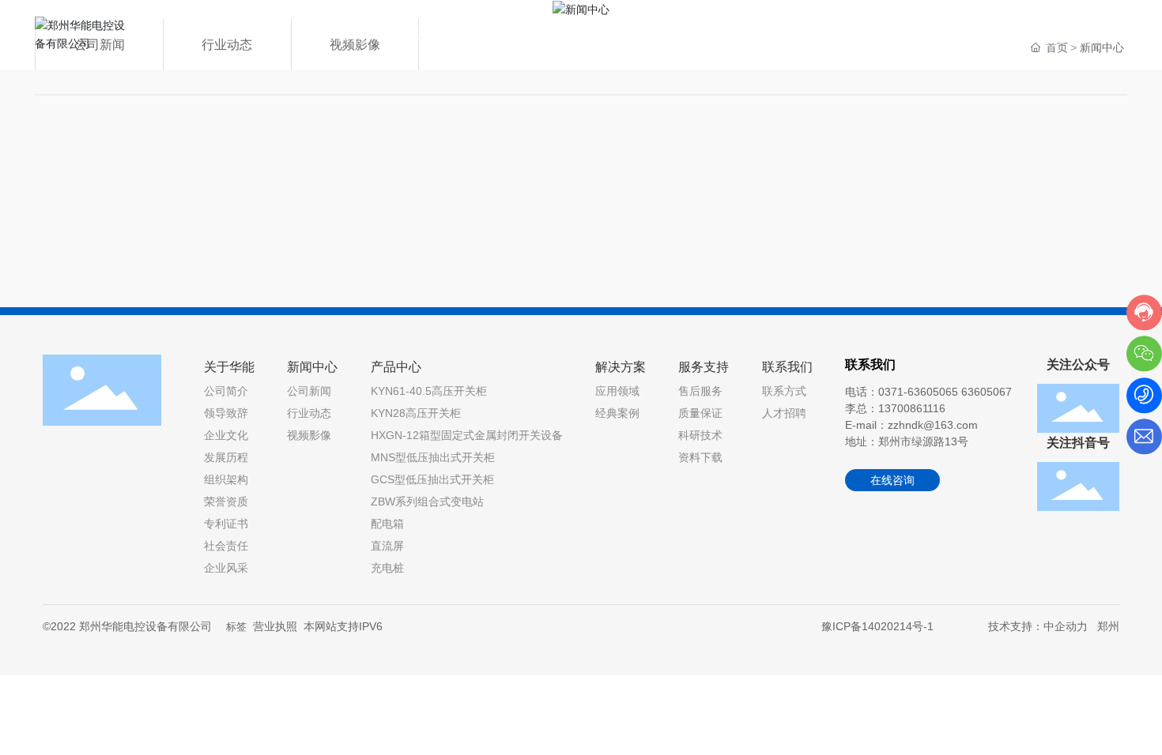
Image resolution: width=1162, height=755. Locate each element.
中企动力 (1065, 626)
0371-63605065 (1053, 36)
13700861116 (911, 408)
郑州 (1108, 626)
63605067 (986, 391)
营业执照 (275, 626)
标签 (236, 627)
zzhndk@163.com (933, 425)
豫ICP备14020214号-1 (877, 626)
